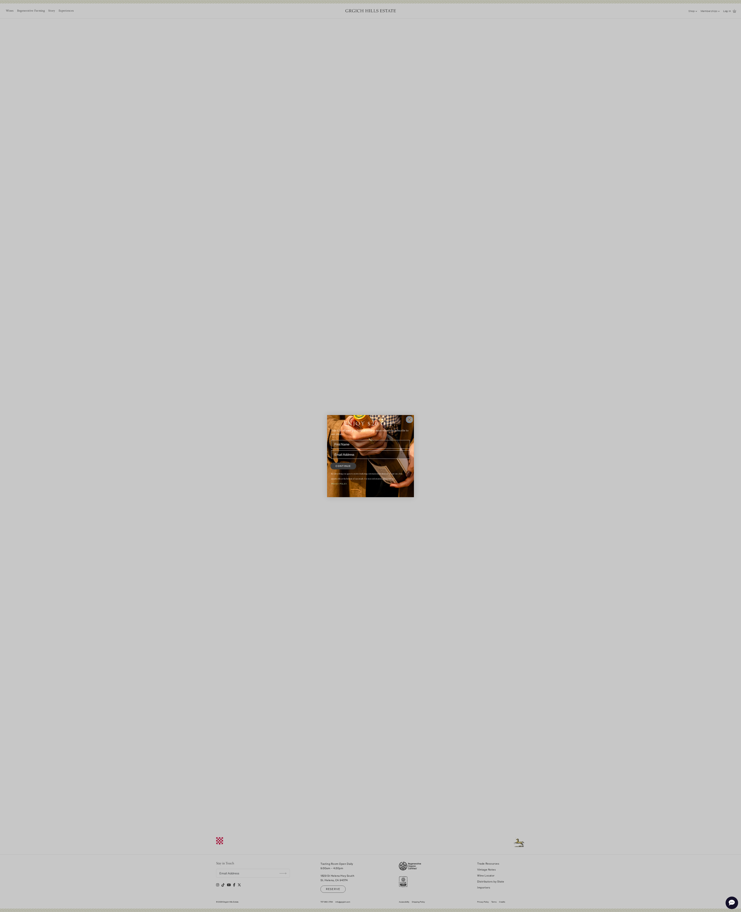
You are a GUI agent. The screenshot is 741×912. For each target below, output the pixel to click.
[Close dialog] (409, 420)
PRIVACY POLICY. (339, 483)
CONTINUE (343, 466)
